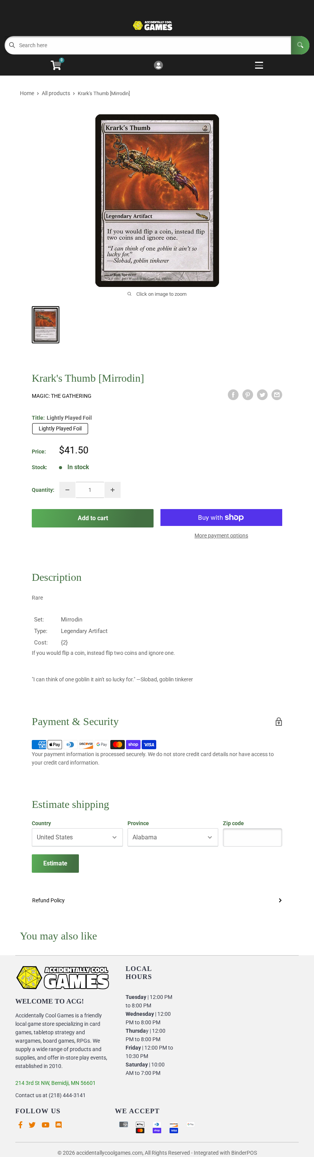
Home (27, 93)
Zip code (233, 823)
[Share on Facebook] (233, 394)
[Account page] (158, 66)
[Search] (300, 45)
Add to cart (93, 518)
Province (138, 823)
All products (56, 93)
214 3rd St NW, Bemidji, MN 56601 (55, 1083)
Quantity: (43, 490)
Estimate (55, 863)
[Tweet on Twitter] (262, 394)
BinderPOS (244, 1153)
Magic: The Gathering (62, 396)
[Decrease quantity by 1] (67, 490)
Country (41, 823)
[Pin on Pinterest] (247, 394)
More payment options (221, 535)
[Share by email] (276, 394)
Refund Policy (48, 900)
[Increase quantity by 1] (113, 490)
